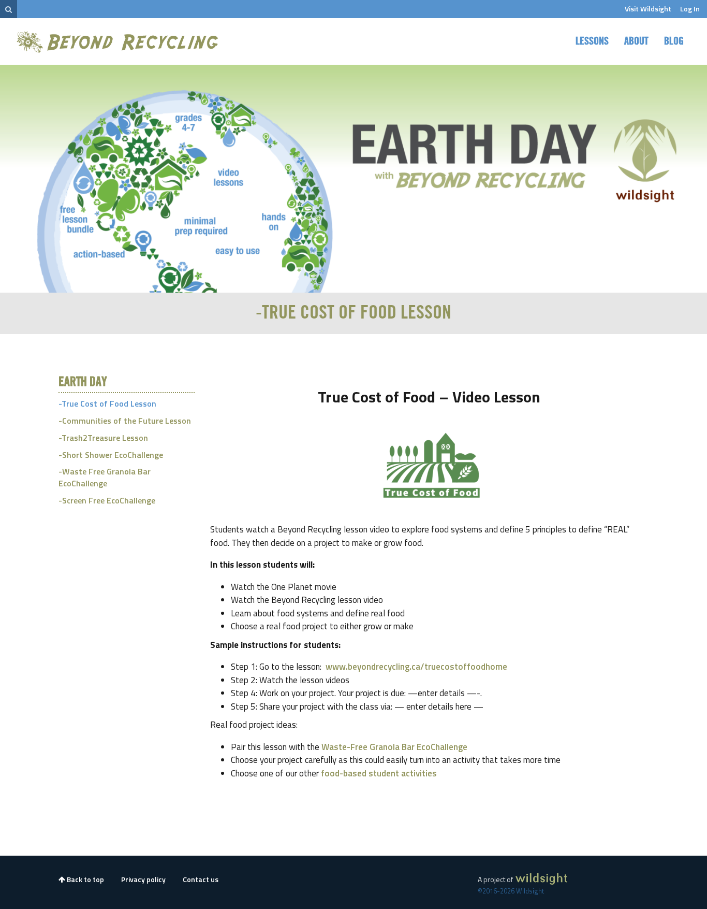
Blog (674, 41)
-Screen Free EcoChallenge (106, 500)
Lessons (592, 41)
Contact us (200, 879)
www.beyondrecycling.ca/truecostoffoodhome (416, 666)
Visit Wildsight (648, 8)
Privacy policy (143, 879)
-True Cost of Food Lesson (107, 403)
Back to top (84, 879)
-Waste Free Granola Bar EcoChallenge (104, 477)
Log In (690, 8)
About (636, 41)
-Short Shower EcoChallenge (110, 455)
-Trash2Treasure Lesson (103, 437)
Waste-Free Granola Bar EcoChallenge (394, 747)
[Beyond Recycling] (119, 41)
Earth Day (82, 382)
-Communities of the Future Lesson (124, 420)
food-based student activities (379, 773)
